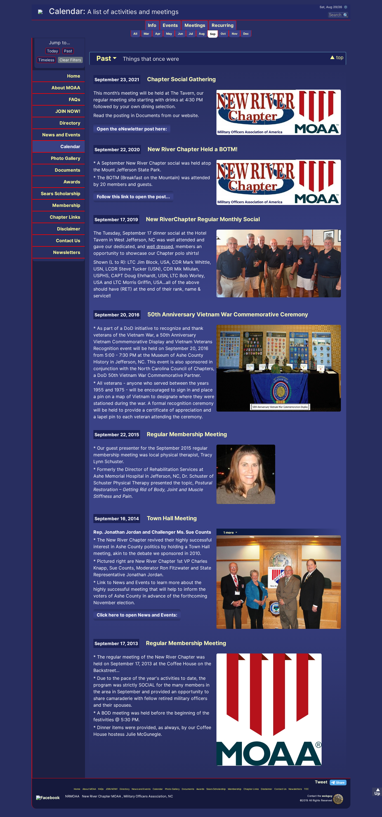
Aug (201, 33)
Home (73, 76)
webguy (327, 795)
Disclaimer (68, 229)
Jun (180, 33)
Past (68, 51)
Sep (212, 34)
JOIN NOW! (67, 111)
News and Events (61, 134)
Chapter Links (65, 217)
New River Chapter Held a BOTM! (192, 149)
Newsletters (66, 252)
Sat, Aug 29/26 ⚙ (334, 7)
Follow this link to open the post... (133, 196)
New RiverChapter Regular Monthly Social (203, 219)
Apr (157, 33)
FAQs (74, 99)
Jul (191, 33)
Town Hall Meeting (172, 518)
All (135, 33)
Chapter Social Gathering (181, 79)
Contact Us (68, 240)
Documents (67, 170)
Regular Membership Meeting (187, 434)
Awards (71, 182)
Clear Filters (70, 60)
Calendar (70, 146)
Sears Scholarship (60, 193)
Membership (66, 205)
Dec (246, 33)
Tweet (321, 781)
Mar (146, 33)
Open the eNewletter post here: (132, 129)
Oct (223, 33)
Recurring (223, 25)
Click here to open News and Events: (137, 615)
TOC (306, 789)
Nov (234, 33)
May (169, 33)
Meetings (195, 25)
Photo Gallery (65, 158)
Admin (316, 805)
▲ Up (377, 792)
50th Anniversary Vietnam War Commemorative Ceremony (227, 314)
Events (170, 25)
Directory (70, 123)
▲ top (336, 57)
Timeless (46, 60)
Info (152, 25)
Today (52, 51)
